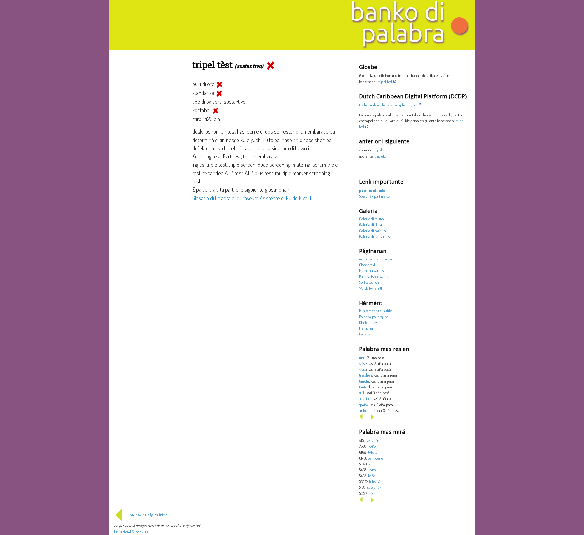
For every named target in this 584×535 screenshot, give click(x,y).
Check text (367, 264)
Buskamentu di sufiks (375, 310)
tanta (363, 386)
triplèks (380, 155)
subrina (365, 398)
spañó (363, 404)
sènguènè (374, 440)
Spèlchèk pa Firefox (374, 196)
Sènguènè (375, 457)
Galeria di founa (371, 218)
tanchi (364, 381)
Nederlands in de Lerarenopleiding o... (388, 104)
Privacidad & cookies (131, 531)
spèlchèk (374, 487)
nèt (371, 493)
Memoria (366, 328)
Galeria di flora (370, 224)
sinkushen (366, 410)
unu (362, 357)
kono (372, 469)
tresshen (365, 374)
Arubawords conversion (377, 258)
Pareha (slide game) (374, 276)
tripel (378, 149)
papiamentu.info (372, 190)
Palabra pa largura (373, 316)
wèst (362, 363)
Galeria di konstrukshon (377, 236)
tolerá (372, 452)
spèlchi (373, 463)
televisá (374, 481)
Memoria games (371, 270)
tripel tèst (384, 81)
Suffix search (369, 282)
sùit (361, 392)
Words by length (371, 287)
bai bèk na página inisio (149, 514)
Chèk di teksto (370, 322)
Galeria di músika (372, 230)
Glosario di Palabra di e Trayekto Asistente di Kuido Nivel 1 (251, 197)
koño (372, 446)
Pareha (364, 333)
